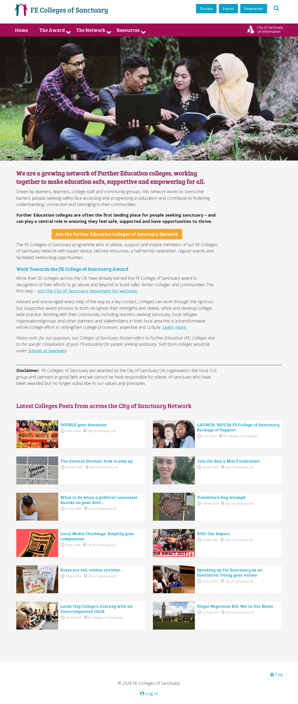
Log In (151, 693)
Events (228, 8)
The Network (90, 30)
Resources (128, 30)
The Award (52, 30)
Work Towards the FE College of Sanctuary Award (72, 268)
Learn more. (175, 327)
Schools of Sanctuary (47, 350)
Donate (206, 8)
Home (21, 30)
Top (278, 674)
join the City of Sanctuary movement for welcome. (87, 291)
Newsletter (253, 8)
